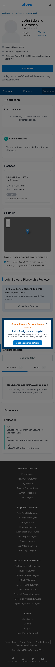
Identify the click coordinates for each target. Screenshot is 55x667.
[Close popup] (46, 323)
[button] (27, 342)
